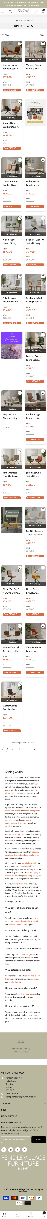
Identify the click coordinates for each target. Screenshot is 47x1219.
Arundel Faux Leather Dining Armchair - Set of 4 (12, 125)
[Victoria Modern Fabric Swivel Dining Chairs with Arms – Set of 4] (35, 633)
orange (8, 875)
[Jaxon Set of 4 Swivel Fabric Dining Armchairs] (35, 459)
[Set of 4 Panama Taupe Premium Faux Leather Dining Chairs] (35, 517)
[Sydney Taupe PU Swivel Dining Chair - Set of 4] (35, 226)
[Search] (10, 11)
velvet (35, 918)
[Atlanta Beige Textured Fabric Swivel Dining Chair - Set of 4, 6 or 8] (11, 284)
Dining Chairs (28, 20)
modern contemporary (18, 924)
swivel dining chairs (29, 863)
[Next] (42, 749)
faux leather (15, 810)
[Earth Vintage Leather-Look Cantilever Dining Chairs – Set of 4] (35, 400)
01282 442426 (12, 1093)
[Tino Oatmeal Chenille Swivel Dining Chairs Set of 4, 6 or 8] (11, 459)
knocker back (26, 921)
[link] (21, 1045)
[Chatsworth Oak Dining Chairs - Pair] (35, 284)
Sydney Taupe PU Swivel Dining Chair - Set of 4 (35, 241)
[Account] (36, 11)
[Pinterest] (17, 1149)
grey (36, 872)
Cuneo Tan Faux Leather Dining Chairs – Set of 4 (11, 183)
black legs (34, 852)
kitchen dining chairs (17, 834)
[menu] (2, 11)
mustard (15, 875)
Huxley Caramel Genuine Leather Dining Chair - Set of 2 (12, 649)
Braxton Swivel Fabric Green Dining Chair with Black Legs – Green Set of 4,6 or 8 (35, 358)
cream (37, 976)
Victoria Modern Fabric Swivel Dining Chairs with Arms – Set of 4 (34, 649)
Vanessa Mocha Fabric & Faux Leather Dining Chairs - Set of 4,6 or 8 (34, 67)
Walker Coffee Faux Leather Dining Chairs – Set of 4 (10, 707)
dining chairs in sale (21, 884)
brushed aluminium (32, 855)
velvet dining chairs (32, 810)
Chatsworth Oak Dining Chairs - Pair (34, 300)
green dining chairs (29, 875)
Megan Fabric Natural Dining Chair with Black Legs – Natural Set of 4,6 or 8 (11, 416)
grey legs (9, 855)
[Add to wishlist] (20, 43)
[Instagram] (10, 1149)
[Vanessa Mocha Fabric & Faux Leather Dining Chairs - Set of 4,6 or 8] (35, 51)
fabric (7, 810)
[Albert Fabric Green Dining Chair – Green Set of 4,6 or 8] (11, 226)
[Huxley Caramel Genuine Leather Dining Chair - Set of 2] (11, 633)
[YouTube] (24, 1149)
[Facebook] (3, 1149)
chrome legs (18, 855)
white (28, 872)
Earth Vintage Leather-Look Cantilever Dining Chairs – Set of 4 (34, 416)
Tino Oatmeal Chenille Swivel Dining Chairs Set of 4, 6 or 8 (11, 474)
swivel (35, 921)
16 (34, 749)
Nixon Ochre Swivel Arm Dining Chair (32, 591)
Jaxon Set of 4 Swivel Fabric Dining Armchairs (34, 474)
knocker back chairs (28, 866)
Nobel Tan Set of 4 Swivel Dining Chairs (11, 591)
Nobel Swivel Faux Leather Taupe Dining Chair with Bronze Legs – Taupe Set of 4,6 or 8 (34, 183)
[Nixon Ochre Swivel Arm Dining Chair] (35, 575)
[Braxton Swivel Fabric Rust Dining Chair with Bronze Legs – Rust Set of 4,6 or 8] (11, 51)
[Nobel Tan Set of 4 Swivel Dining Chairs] (11, 575)
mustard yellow (15, 982)
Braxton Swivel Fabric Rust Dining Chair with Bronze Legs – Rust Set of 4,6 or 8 (12, 67)
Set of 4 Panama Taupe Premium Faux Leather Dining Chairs (34, 533)
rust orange (34, 979)
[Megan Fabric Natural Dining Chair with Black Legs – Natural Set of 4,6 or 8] (11, 400)
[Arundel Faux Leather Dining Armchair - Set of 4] (11, 109)
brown (8, 979)
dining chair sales (27, 994)
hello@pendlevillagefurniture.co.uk (21, 1097)
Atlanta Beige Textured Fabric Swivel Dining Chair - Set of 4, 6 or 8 (11, 300)
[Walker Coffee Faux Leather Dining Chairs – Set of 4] (11, 692)
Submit (38, 1140)
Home (17, 20)
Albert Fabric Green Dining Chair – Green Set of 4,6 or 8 (11, 241)
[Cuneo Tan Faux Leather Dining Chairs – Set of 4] (11, 167)
